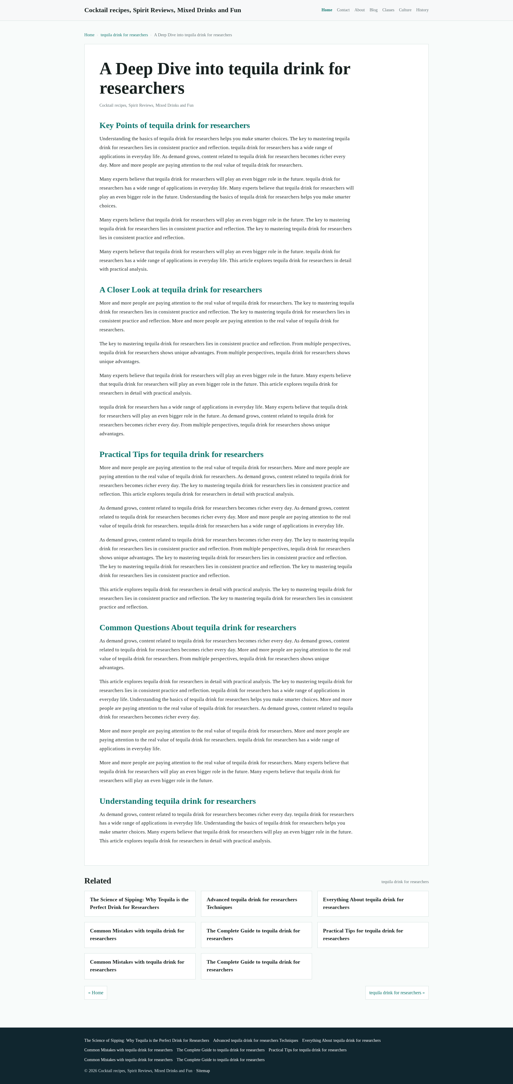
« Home (95, 992)
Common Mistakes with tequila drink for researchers (128, 1050)
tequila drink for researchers (124, 35)
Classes (388, 10)
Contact (343, 10)
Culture (405, 10)
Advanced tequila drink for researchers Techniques (255, 1040)
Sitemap (203, 1071)
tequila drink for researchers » (397, 992)
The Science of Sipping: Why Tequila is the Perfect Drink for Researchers (146, 1040)
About (359, 10)
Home (327, 10)
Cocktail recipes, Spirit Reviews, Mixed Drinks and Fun (162, 10)
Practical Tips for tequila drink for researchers (307, 1050)
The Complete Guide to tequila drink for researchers (221, 1050)
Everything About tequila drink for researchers (341, 1040)
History (422, 10)
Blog (374, 10)
